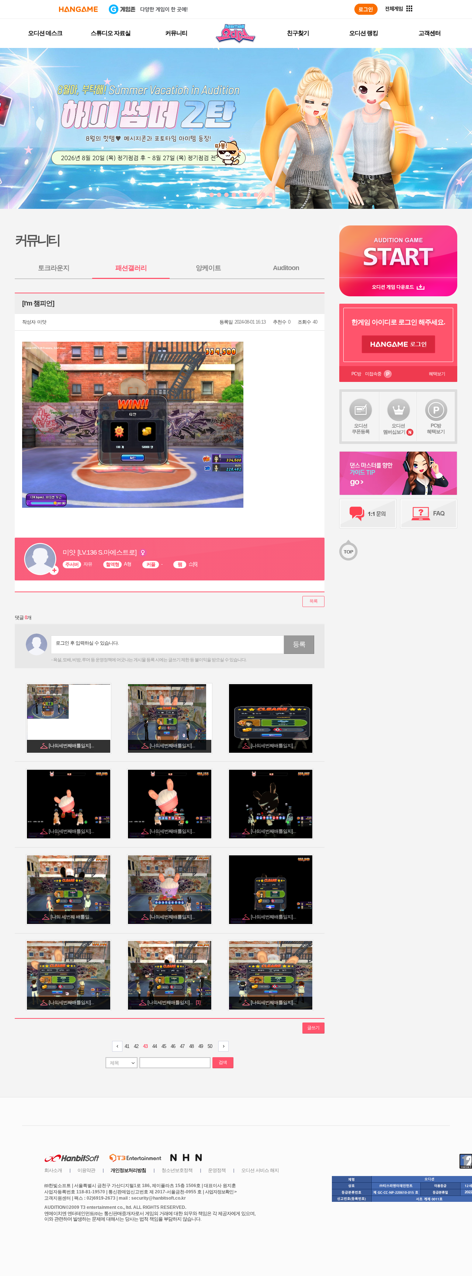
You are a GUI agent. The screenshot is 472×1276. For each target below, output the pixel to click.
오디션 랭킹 (363, 33)
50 (210, 1046)
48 (191, 1046)
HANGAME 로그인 (398, 344)
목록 (313, 601)
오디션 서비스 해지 (260, 1170)
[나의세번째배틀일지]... (72, 745)
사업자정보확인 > (220, 1191)
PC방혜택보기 (436, 428)
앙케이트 (208, 268)
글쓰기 (313, 1027)
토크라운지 (53, 268)
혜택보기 (437, 373)
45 (164, 1046)
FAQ (428, 513)
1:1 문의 (367, 513)
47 (182, 1046)
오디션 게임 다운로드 (398, 286)
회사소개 (53, 1170)
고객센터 (430, 33)
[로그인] (366, 9)
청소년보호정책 (177, 1170)
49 (200, 1046)
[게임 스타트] (398, 251)
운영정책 (217, 1170)
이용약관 (86, 1170)
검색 (223, 1062)
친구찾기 (298, 33)
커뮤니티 (176, 33)
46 (173, 1046)
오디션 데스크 (45, 33)
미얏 (41, 322)
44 (154, 1046)
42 (136, 1046)
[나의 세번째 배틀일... (72, 917)
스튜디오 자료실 (111, 33)
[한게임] (78, 9)
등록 (299, 644)
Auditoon (286, 268)
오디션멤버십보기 (394, 429)
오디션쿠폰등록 (360, 428)
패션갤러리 (131, 268)
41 (127, 1046)
